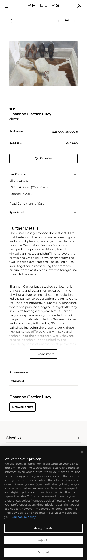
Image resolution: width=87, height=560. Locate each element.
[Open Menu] (9, 6)
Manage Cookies (43, 528)
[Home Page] (43, 6)
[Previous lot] (59, 21)
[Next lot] (75, 21)
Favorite (46, 158)
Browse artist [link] (22, 407)
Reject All (43, 540)
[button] (43, 64)
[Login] (79, 6)
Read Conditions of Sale (26, 203)
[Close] (82, 452)
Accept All (43, 552)
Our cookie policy (24, 517)
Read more (45, 354)
